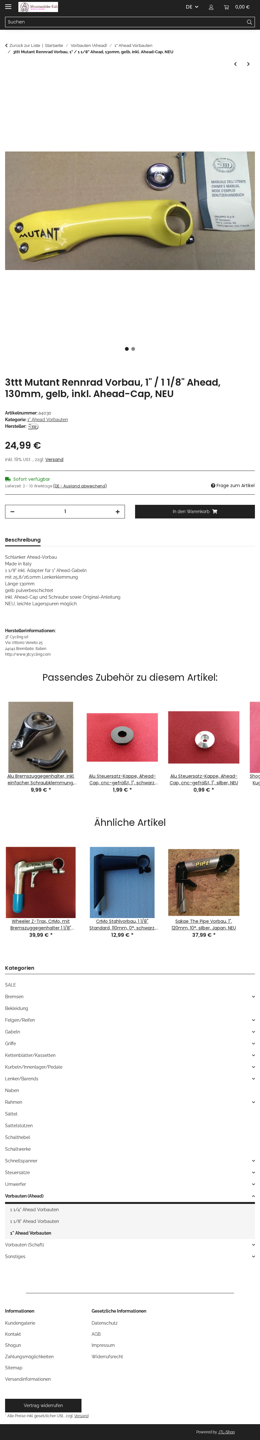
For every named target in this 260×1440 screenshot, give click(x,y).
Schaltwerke (18, 1149)
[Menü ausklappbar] (8, 4)
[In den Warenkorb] (10, 82)
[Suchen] (249, 22)
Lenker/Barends (21, 1078)
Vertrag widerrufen (43, 1405)
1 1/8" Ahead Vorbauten (34, 1221)
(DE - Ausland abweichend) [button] (80, 486)
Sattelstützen (19, 1125)
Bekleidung (16, 1008)
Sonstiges (15, 1256)
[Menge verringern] (12, 511)
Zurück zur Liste (25, 45)
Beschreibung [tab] (23, 539)
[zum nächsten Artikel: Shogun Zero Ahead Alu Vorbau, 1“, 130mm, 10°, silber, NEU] (248, 64)
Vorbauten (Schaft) (24, 1244)
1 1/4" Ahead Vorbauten (34, 1209)
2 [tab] (133, 349)
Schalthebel (17, 1137)
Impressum (103, 1345)
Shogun (13, 1345)
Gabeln (12, 1031)
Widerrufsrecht (107, 1356)
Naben (12, 1090)
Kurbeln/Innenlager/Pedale (33, 1067)
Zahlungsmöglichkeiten (29, 1356)
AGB (96, 1334)
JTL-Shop (226, 1432)
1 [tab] (127, 349)
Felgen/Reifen (20, 1020)
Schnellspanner (21, 1160)
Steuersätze (17, 1172)
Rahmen (13, 1102)
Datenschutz (105, 1323)
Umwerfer (15, 1184)
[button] (211, 7)
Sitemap (14, 1367)
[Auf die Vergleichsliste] (242, 98)
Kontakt (13, 1334)
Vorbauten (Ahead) (24, 1196)
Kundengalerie (20, 1323)
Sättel (11, 1113)
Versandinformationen (28, 1379)
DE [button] (189, 6)
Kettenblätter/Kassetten (30, 1055)
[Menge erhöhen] (118, 511)
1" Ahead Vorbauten (47, 419)
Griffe (10, 1043)
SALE (10, 984)
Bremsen (14, 996)
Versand (54, 459)
